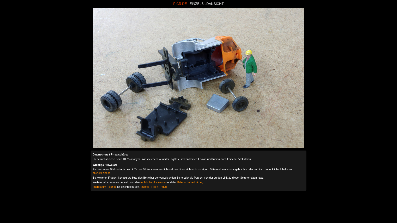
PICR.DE (180, 4)
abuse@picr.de (101, 172)
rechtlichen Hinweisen (153, 182)
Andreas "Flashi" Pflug (153, 186)
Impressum (99, 186)
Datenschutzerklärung (190, 182)
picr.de (112, 186)
